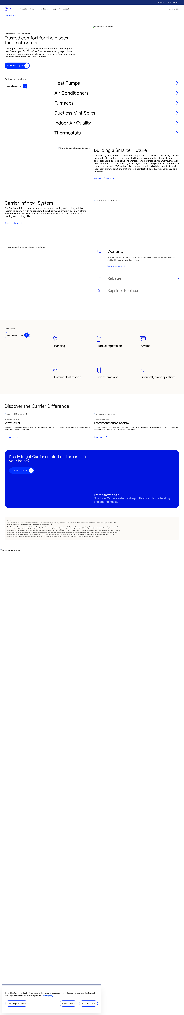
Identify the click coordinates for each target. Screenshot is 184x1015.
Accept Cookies (88, 1003)
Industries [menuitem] (45, 9)
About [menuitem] (66, 9)
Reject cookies (68, 1003)
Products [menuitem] (23, 9)
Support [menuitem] (56, 9)
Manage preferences (17, 1003)
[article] (47, 426)
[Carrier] (9, 9)
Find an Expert (173, 9)
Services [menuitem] (33, 9)
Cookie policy (47, 996)
